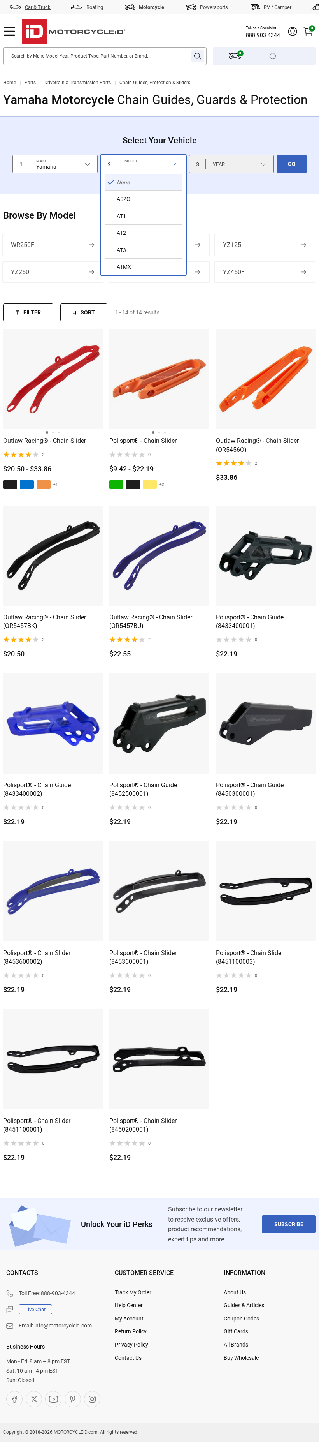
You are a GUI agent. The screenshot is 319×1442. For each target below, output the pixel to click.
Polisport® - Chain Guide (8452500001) (143, 789)
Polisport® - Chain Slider (143, 440)
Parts (30, 82)
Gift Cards (236, 1331)
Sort (88, 312)
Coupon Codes (241, 1318)
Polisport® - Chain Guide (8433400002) (37, 789)
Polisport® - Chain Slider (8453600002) (36, 957)
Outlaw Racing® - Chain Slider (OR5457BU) (150, 621)
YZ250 (20, 272)
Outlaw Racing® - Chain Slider (44, 440)
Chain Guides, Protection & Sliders (154, 82)
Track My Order (133, 1292)
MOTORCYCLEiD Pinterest (73, 1399)
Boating (94, 7)
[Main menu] (9, 31)
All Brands (236, 1345)
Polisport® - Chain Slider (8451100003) (249, 957)
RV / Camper (277, 7)
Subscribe (288, 1224)
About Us (235, 1292)
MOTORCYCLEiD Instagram (92, 1399)
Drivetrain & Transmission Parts (77, 82)
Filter (32, 312)
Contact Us (128, 1358)
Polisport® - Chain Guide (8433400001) (250, 621)
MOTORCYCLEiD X (34, 1399)
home (9, 82)
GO (292, 164)
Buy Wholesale (241, 1358)
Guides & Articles (244, 1305)
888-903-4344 (263, 35)
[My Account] (292, 31)
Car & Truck (38, 7)
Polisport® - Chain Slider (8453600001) (143, 957)
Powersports (214, 7)
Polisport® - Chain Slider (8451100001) (36, 1125)
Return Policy (131, 1331)
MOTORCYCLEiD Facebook (14, 1399)
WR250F (22, 245)
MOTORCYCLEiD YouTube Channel (53, 1399)
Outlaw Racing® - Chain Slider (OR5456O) (257, 445)
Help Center (129, 1305)
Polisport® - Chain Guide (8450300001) (250, 789)
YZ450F (234, 272)
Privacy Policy (131, 1345)
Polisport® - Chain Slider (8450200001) (143, 1125)
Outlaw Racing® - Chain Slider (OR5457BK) (44, 621)
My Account (129, 1318)
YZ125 (232, 245)
